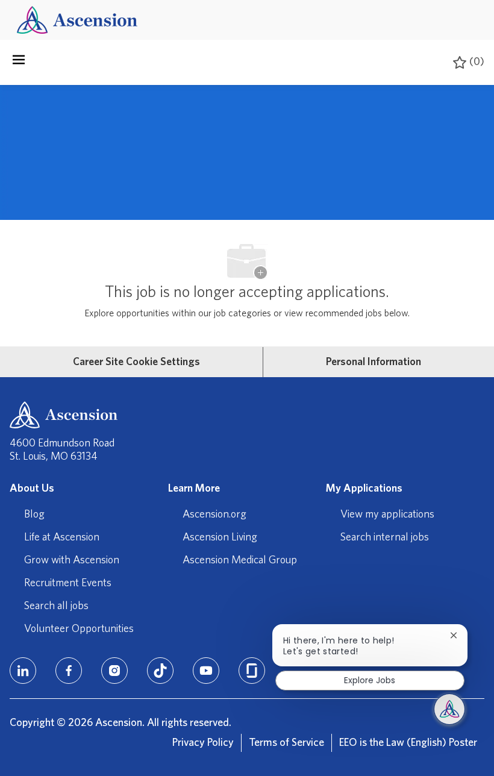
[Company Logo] (77, 19)
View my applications (387, 514)
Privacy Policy (203, 742)
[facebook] (68, 670)
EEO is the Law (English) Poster (408, 742)
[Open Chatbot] (449, 709)
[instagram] (114, 670)
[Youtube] (206, 670)
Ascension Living (220, 537)
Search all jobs (56, 606)
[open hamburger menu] (19, 63)
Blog (34, 514)
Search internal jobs (384, 537)
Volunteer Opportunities (79, 629)
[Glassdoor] (252, 670)
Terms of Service (286, 742)
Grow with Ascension (71, 560)
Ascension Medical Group (240, 560)
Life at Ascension (61, 537)
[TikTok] (160, 670)
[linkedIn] (23, 670)
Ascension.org (214, 514)
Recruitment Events (67, 583)
